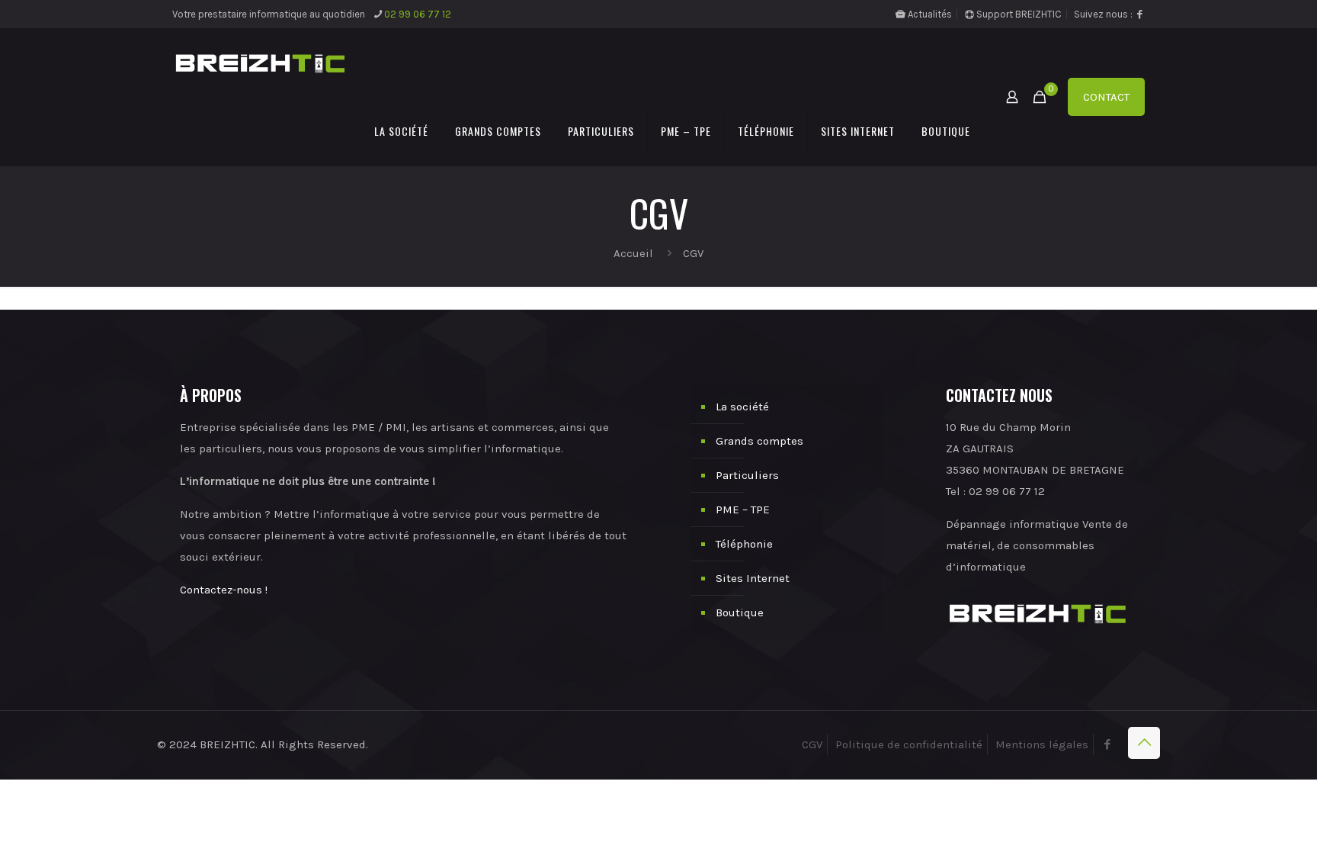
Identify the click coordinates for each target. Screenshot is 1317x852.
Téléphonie (744, 544)
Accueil (633, 253)
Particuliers (747, 475)
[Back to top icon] (1144, 743)
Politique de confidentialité (908, 744)
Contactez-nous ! (224, 589)
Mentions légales (1041, 744)
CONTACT (1106, 97)
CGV (812, 744)
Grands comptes (759, 441)
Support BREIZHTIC (1018, 14)
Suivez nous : (1104, 14)
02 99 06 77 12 (417, 14)
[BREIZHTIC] (260, 62)
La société (742, 406)
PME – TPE (743, 509)
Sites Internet (753, 578)
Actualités (928, 14)
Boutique (740, 612)
